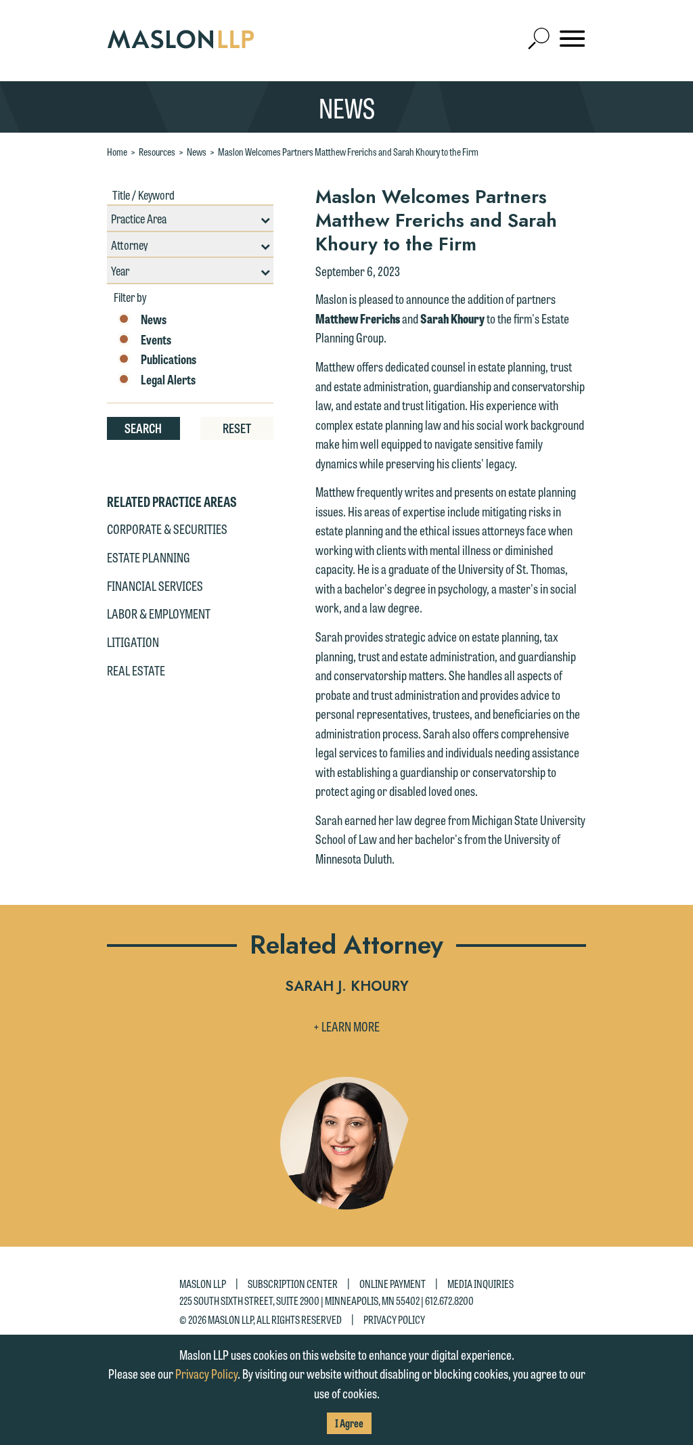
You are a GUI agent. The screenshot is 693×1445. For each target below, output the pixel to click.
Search (143, 427)
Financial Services (155, 585)
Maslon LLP (202, 1283)
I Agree (349, 1423)
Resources (157, 151)
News (196, 151)
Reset (237, 427)
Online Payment (392, 1283)
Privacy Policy (394, 1319)
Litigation (133, 641)
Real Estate (136, 670)
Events (156, 339)
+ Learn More (346, 1026)
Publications (168, 359)
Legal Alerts (168, 379)
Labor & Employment (158, 613)
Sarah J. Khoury (347, 987)
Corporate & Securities (167, 528)
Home (117, 151)
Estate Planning (148, 557)
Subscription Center (293, 1283)
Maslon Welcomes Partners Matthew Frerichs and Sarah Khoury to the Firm (348, 151)
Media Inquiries (480, 1283)
